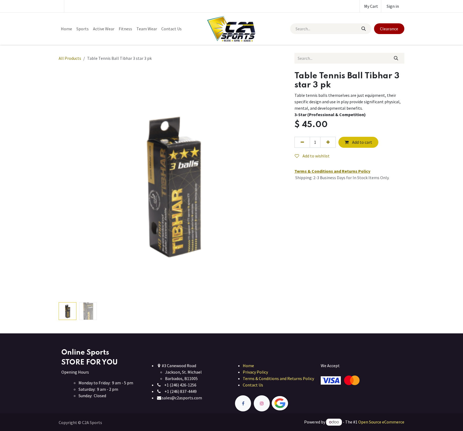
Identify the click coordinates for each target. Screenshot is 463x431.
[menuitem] (66, 28)
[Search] (363, 28)
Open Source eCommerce (381, 422)
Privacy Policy (255, 372)
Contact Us (253, 385)
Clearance (389, 28)
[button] (70, 185)
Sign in (393, 6)
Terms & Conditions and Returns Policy (278, 378)
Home (248, 365)
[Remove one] (302, 142)
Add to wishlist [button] (316, 156)
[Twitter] (292, 403)
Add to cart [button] (361, 142)
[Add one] (328, 142)
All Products (70, 58)
